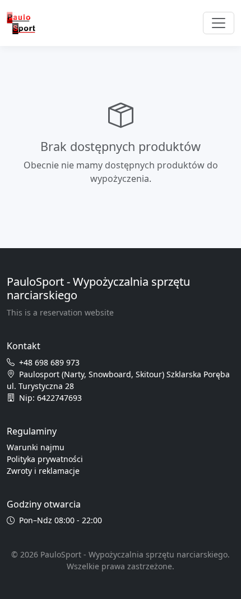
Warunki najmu (35, 447)
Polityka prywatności (45, 459)
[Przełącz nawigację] (218, 23)
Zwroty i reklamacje (43, 470)
